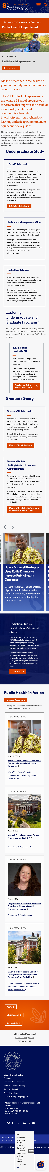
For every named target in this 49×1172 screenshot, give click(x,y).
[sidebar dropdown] (34, 61)
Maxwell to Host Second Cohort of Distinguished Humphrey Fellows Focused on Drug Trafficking (23, 974)
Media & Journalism (30, 775)
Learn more (21, 1164)
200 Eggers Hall (11, 1108)
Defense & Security (31, 983)
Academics (10, 56)
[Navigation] (38, 5)
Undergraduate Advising (14, 1081)
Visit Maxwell (13, 1015)
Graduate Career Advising (14, 1085)
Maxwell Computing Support (16, 1096)
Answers (7, 1078)
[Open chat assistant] (41, 1165)
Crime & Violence (15, 983)
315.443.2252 (11, 1113)
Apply (9, 1007)
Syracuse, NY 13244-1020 (16, 1111)
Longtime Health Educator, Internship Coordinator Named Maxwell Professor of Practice (24, 906)
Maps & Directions (8, 1140)
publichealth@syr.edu (24, 1037)
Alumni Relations (11, 1093)
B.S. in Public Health (18, 206)
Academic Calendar (8, 1138)
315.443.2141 (24, 1041)
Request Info (9, 68)
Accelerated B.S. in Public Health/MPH (23, 386)
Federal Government (16, 986)
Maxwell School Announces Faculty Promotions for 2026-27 (23, 836)
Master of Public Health (19, 445)
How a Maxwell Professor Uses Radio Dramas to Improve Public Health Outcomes (22, 573)
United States (13, 778)
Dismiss (32, 1150)
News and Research (14, 700)
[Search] (45, 4)
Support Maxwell (11, 1089)
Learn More (17, 671)
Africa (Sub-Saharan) (16, 772)
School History (20, 989)
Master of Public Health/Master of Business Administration (23, 509)
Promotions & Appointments (20, 846)
